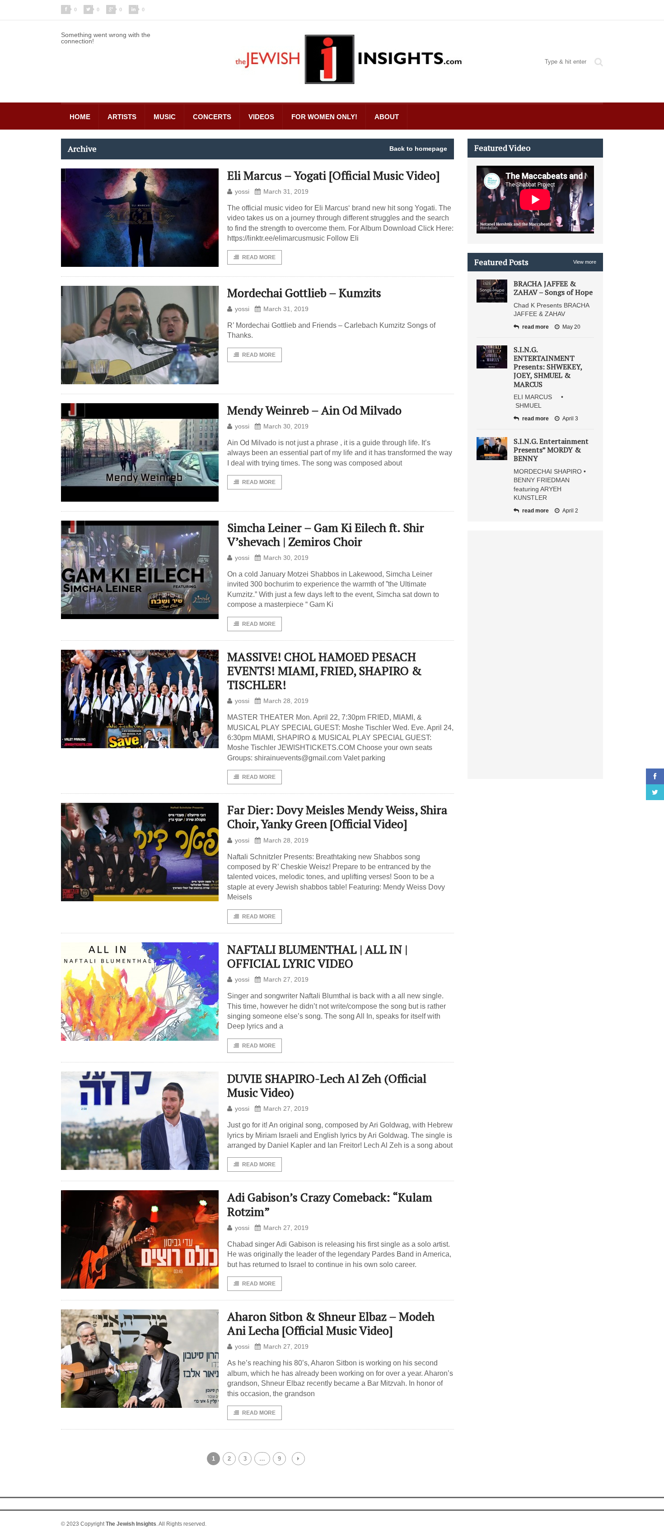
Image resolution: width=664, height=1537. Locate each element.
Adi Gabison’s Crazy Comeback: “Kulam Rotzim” (329, 1204)
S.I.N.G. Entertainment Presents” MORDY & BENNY (551, 449)
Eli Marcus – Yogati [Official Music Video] (333, 175)
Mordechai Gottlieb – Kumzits (304, 292)
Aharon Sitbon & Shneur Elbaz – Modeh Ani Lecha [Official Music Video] (331, 1323)
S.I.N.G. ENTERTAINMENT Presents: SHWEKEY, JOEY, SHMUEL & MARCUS (548, 367)
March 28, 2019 (286, 700)
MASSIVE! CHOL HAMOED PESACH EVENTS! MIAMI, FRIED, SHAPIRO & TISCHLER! (324, 670)
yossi (242, 191)
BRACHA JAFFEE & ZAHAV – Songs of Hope (553, 288)
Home (80, 117)
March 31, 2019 (286, 191)
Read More (259, 257)
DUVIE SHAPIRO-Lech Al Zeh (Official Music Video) (326, 1085)
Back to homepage (418, 148)
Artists (122, 117)
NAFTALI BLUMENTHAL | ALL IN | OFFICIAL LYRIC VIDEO (317, 956)
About (386, 117)
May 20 (571, 327)
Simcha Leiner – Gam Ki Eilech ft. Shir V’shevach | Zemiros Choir (325, 534)
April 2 (570, 510)
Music (165, 117)
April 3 (570, 418)
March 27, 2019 (286, 979)
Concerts (212, 117)
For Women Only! (324, 117)
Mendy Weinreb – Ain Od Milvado (314, 410)
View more (584, 262)
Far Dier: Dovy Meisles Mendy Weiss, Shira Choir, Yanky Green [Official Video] (337, 816)
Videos (261, 117)
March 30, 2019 (286, 426)
